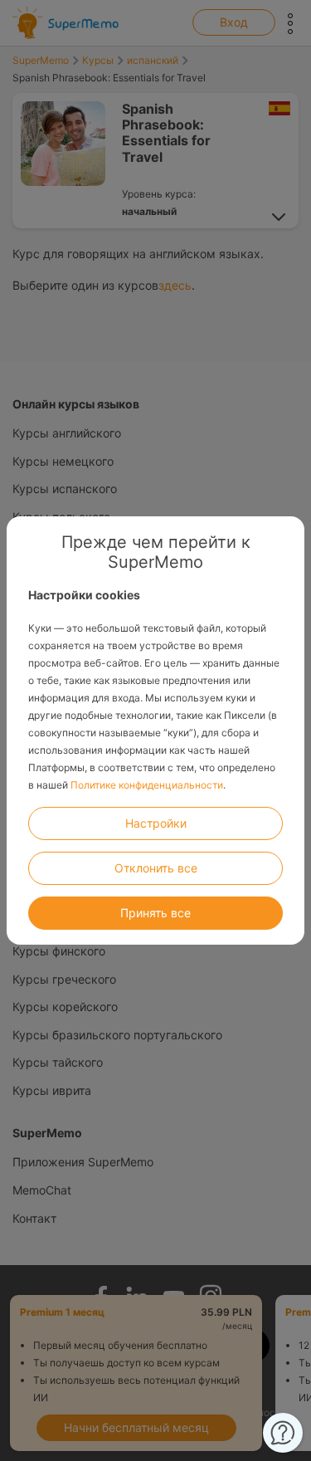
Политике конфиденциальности (146, 785)
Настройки (156, 823)
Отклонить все (155, 868)
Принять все (155, 913)
